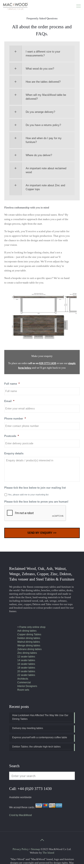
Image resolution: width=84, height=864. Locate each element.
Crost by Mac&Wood (20, 815)
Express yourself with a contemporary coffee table (39, 737)
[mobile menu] (78, 6)
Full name (12, 383)
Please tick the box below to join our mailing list (35, 487)
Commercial (24, 682)
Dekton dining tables (28, 638)
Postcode (11, 436)
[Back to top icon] (42, 840)
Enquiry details (13, 453)
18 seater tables (26, 667)
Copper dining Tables (29, 634)
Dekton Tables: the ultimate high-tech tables (36, 746)
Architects (22, 678)
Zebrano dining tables (29, 649)
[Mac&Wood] (15, 6)
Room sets (23, 689)
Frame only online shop (32, 627)
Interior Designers (27, 686)
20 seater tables (26, 671)
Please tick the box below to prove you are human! (36, 501)
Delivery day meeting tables (27, 728)
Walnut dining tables (28, 641)
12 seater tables (26, 656)
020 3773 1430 (47, 363)
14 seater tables (26, 660)
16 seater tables (26, 664)
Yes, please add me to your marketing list (28, 494)
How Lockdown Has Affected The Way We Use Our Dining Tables (40, 717)
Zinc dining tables (27, 652)
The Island (48, 852)
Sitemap (35, 849)
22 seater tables (26, 675)
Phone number (15, 418)
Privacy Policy (21, 849)
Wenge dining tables (28, 645)
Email (9, 401)
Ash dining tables (26, 630)
